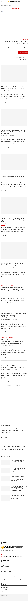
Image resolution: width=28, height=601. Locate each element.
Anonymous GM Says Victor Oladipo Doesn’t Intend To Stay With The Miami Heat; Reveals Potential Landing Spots (13, 289)
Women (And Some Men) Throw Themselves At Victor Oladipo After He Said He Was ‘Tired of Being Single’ (13, 341)
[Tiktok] (17, 599)
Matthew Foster (6, 90)
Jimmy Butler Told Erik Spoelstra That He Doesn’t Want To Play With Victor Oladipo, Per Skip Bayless (13, 315)
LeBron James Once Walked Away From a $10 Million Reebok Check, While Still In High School (18, 478)
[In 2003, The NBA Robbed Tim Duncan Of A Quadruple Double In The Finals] (5, 498)
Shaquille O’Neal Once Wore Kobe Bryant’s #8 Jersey (13, 446)
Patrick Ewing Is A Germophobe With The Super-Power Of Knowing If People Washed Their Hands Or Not (19, 488)
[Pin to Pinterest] (25, 59)
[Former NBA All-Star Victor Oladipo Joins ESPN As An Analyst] (14, 250)
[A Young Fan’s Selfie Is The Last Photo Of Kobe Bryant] (5, 470)
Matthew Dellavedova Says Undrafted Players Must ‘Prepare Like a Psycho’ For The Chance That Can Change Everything (12, 430)
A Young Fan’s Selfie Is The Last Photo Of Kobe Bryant (13, 449)
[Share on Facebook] (21, 59)
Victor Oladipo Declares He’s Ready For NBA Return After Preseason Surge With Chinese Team (13, 131)
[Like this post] (20, 59)
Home (2, 5)
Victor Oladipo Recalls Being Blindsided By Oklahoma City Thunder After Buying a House (13, 220)
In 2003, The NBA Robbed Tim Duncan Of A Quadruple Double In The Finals (18, 497)
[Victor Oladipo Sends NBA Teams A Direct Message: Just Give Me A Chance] (14, 73)
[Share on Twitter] (23, 59)
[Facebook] (11, 599)
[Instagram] (13, 599)
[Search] (26, 1)
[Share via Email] (26, 59)
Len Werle (5, 135)
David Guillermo (6, 293)
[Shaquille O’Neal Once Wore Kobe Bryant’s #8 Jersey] (5, 462)
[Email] (15, 599)
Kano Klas (5, 223)
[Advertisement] (14, 407)
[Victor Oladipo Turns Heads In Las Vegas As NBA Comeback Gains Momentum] (14, 162)
